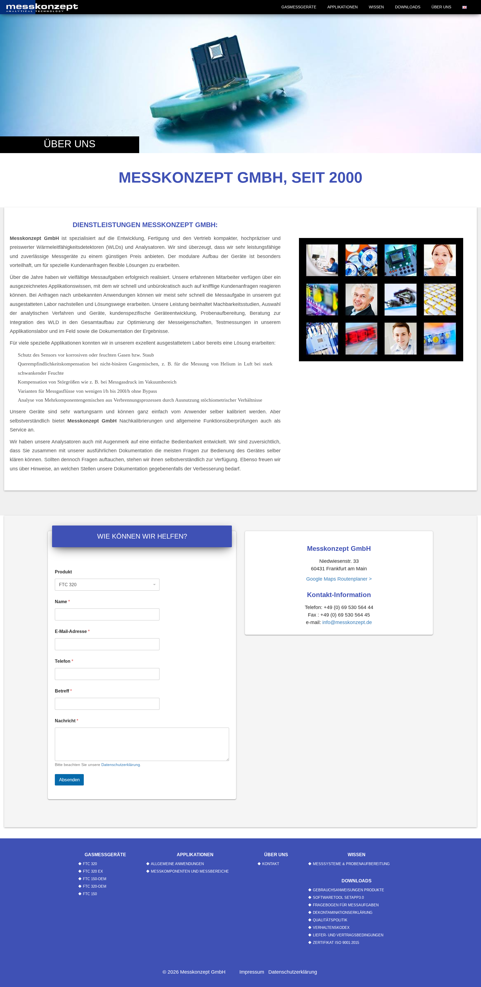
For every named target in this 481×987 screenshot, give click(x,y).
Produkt (63, 571)
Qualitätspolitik (330, 920)
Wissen (376, 7)
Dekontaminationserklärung (342, 912)
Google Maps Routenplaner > (339, 579)
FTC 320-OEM (94, 886)
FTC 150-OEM (94, 879)
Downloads (407, 7)
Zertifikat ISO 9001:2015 (336, 943)
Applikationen (342, 7)
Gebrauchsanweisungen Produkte (348, 890)
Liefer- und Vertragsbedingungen (348, 935)
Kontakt (270, 864)
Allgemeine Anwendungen (177, 864)
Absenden (69, 779)
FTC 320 (90, 864)
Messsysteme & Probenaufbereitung (351, 864)
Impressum (251, 972)
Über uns (441, 7)
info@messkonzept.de (347, 622)
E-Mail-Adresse (72, 631)
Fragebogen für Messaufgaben (346, 905)
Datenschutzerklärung (120, 764)
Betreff (63, 691)
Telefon (64, 661)
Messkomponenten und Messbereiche (190, 871)
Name (62, 601)
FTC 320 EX (93, 871)
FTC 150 (90, 894)
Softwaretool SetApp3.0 (338, 897)
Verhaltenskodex (331, 927)
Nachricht (66, 720)
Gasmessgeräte (298, 7)
